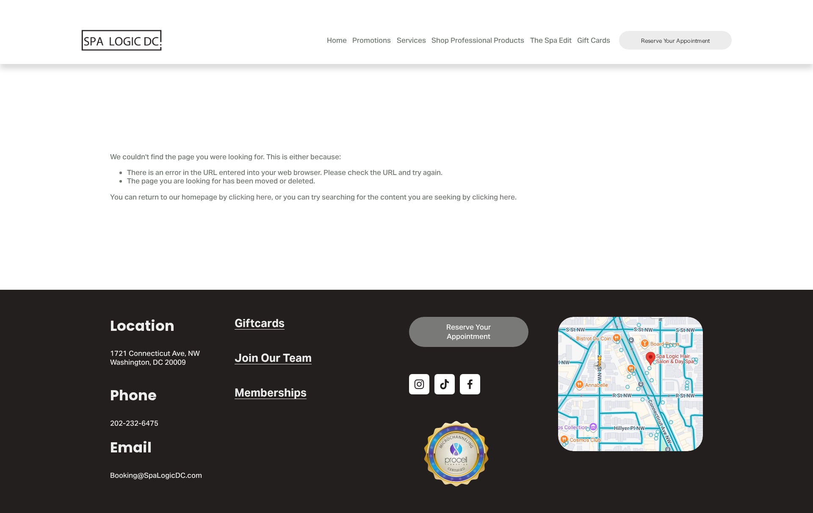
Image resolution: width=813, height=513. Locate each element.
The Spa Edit (551, 40)
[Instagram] (419, 384)
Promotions (371, 40)
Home (337, 40)
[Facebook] (470, 384)
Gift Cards (593, 40)
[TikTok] (444, 384)
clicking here (250, 197)
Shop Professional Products (477, 40)
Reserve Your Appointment (675, 40)
